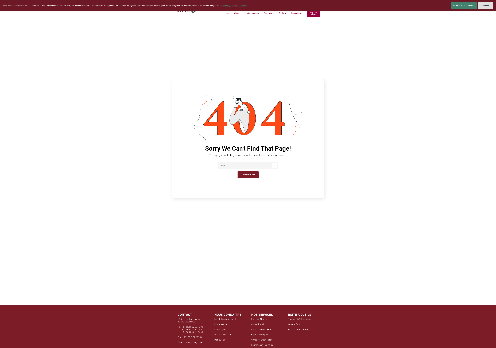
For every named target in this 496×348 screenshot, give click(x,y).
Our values (269, 13)
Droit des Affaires (259, 319)
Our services (253, 13)
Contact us (296, 13)
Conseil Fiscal (257, 324)
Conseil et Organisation (261, 340)
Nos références (221, 324)
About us (238, 13)
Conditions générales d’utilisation (233, 6)
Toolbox (282, 13)
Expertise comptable (260, 334)
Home (226, 13)
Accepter (485, 6)
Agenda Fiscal (294, 324)
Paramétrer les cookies (463, 6)
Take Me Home (248, 175)
